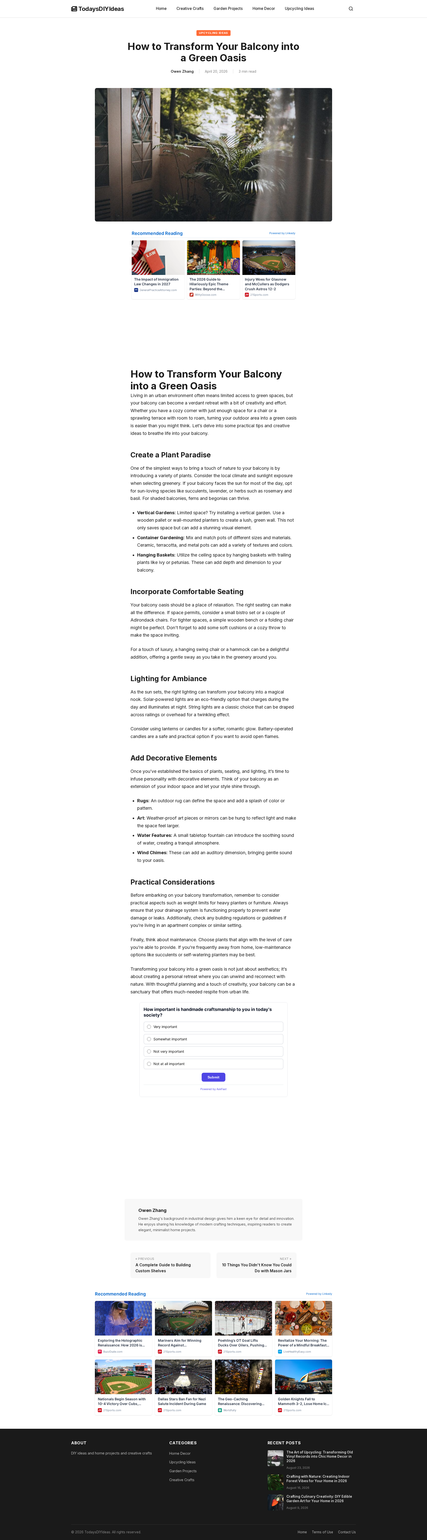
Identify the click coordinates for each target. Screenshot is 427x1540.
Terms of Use (322, 1532)
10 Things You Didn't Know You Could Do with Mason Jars (257, 1265)
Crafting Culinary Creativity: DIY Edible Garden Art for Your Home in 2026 (319, 1499)
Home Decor (264, 8)
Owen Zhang (182, 71)
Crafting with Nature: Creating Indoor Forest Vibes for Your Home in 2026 (318, 1478)
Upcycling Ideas (299, 8)
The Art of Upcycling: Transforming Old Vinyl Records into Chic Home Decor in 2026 (319, 1456)
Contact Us (347, 1532)
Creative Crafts (190, 8)
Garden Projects (228, 8)
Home (161, 8)
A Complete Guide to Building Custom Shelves (163, 1265)
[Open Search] (351, 9)
